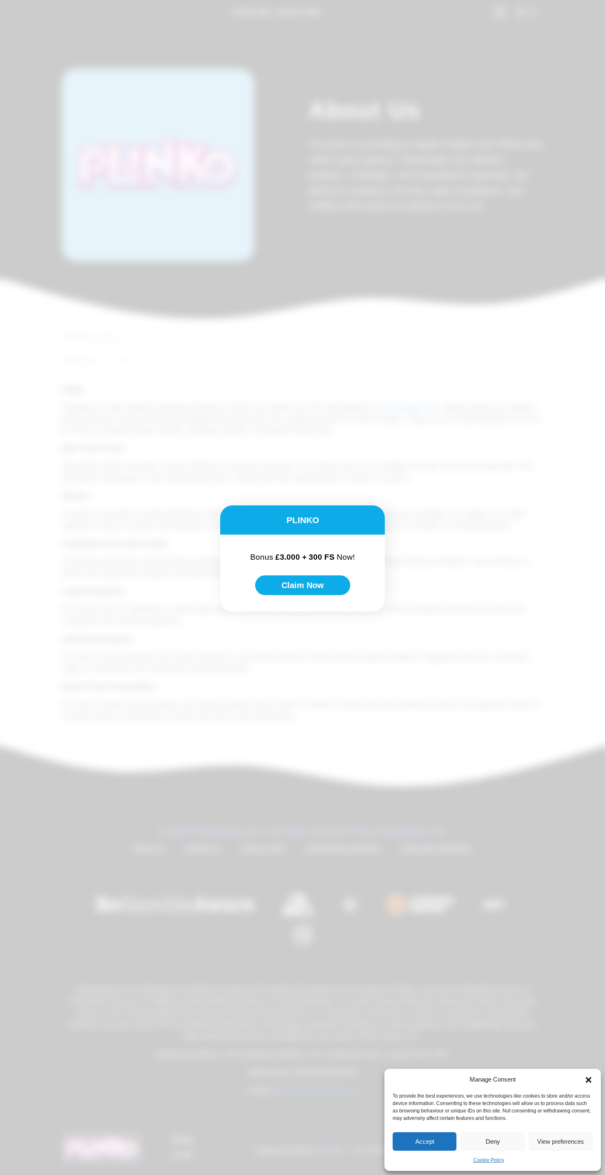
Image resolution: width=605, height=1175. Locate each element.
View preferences (560, 1141)
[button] (588, 1079)
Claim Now (303, 585)
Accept (424, 1141)
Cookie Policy (488, 1160)
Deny (493, 1141)
